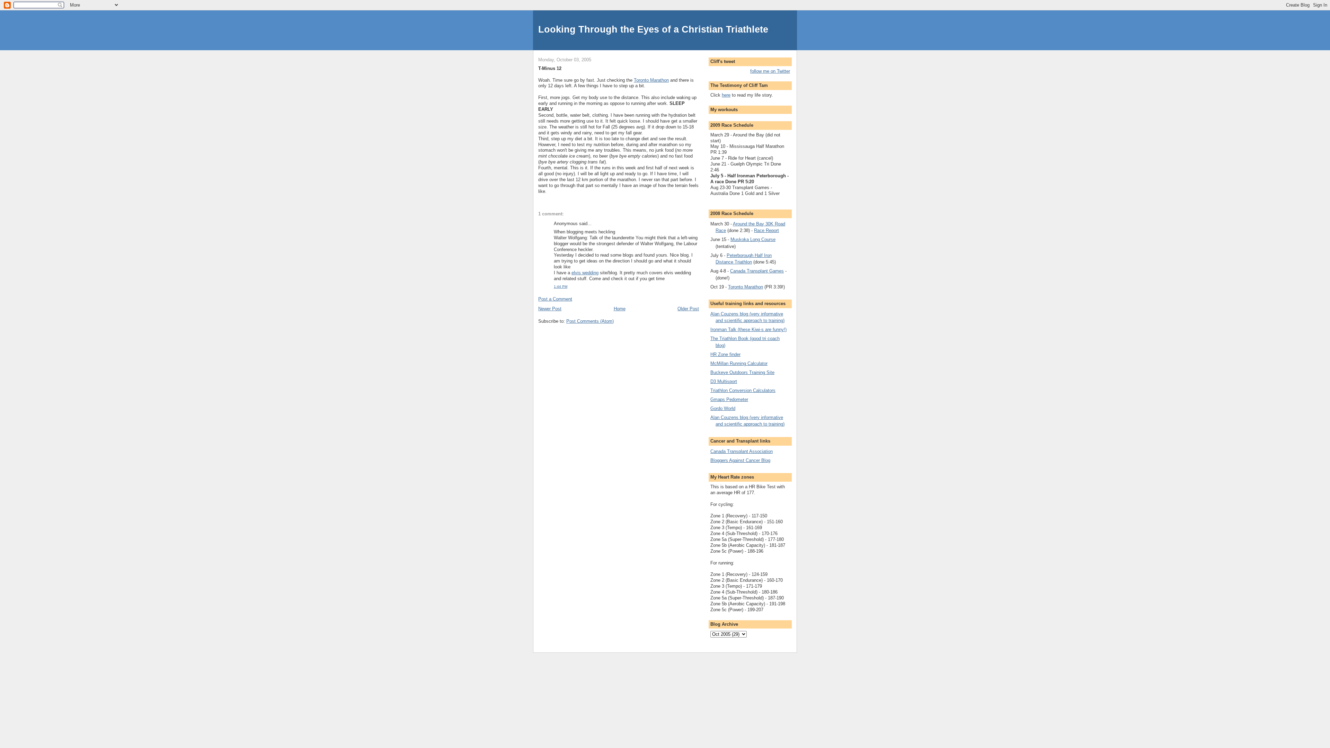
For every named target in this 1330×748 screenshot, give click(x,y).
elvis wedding (584, 272)
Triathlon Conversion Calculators (742, 390)
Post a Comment (555, 299)
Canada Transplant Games (757, 271)
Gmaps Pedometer (729, 399)
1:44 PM (560, 286)
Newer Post (549, 308)
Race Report (766, 230)
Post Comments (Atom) (590, 321)
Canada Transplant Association (741, 451)
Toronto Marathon (651, 80)
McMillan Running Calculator (739, 363)
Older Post (688, 308)
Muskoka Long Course (752, 239)
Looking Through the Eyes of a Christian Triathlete (653, 29)
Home (620, 308)
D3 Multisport (723, 381)
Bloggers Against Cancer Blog (740, 460)
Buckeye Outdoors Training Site (742, 372)
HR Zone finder (725, 354)
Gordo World (722, 408)
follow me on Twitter (770, 71)
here (726, 95)
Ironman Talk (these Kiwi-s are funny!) (748, 329)
